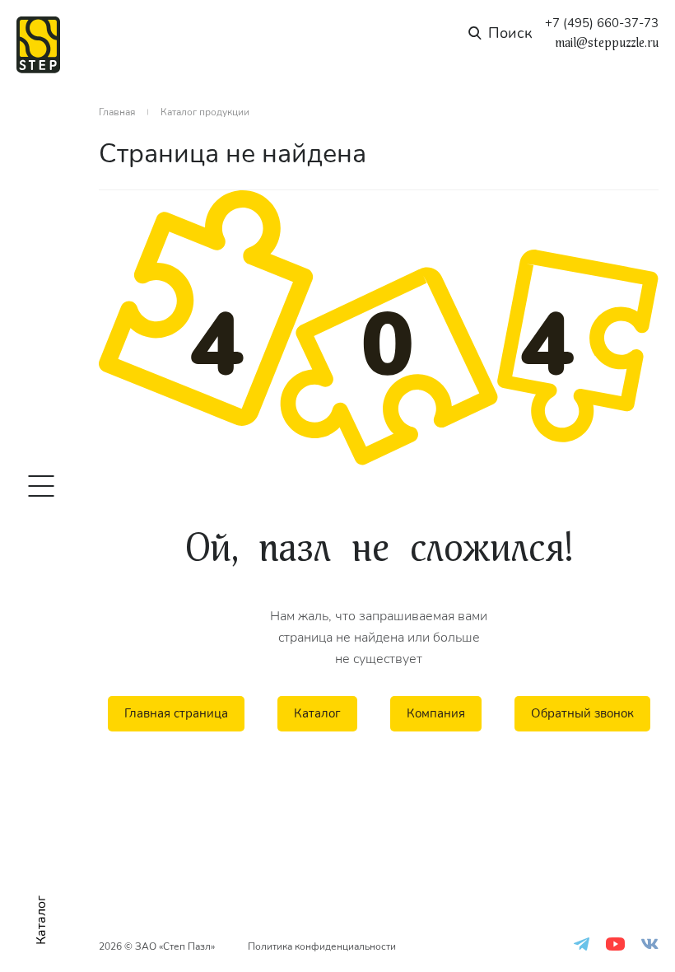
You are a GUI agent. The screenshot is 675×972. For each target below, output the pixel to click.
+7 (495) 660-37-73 (602, 23)
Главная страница (176, 713)
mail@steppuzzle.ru (607, 42)
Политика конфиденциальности (322, 946)
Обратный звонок (582, 713)
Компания (436, 713)
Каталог (317, 713)
